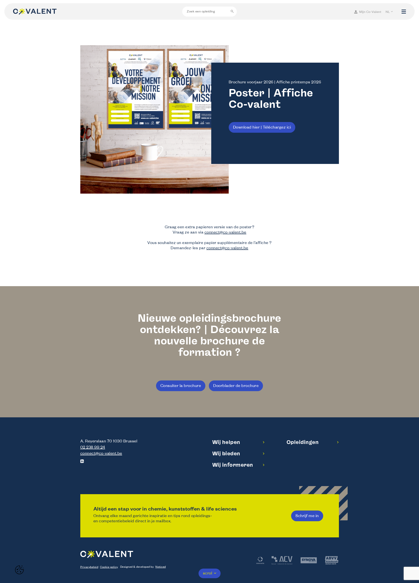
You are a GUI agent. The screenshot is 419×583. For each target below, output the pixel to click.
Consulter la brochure (180, 386)
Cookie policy (109, 567)
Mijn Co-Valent (370, 12)
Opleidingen (303, 442)
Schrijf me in (307, 516)
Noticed (160, 567)
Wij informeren (232, 465)
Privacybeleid (89, 567)
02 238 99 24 (92, 448)
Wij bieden (226, 453)
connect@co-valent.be (225, 233)
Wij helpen (226, 442)
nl (388, 12)
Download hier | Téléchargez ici (262, 128)
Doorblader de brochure (236, 386)
